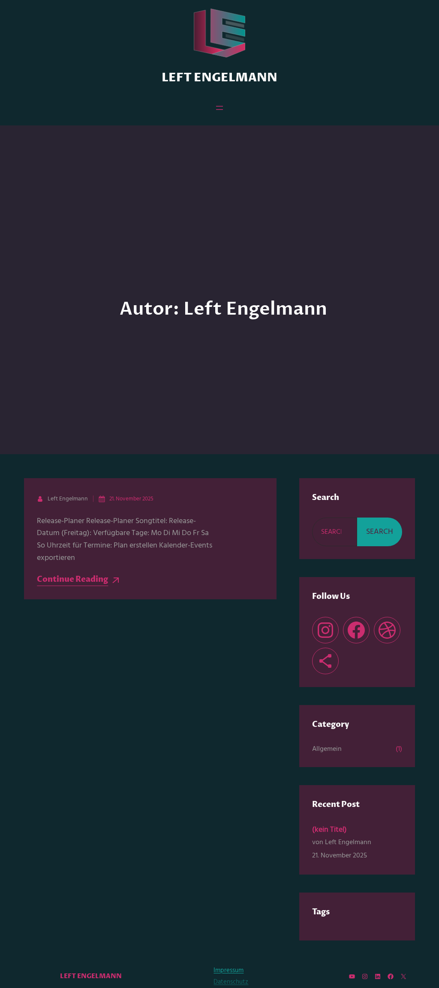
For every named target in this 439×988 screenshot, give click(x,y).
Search (379, 532)
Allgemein (327, 749)
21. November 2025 (131, 498)
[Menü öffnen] (219, 108)
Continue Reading (72, 579)
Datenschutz (230, 982)
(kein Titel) (329, 830)
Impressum (228, 970)
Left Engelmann (219, 78)
